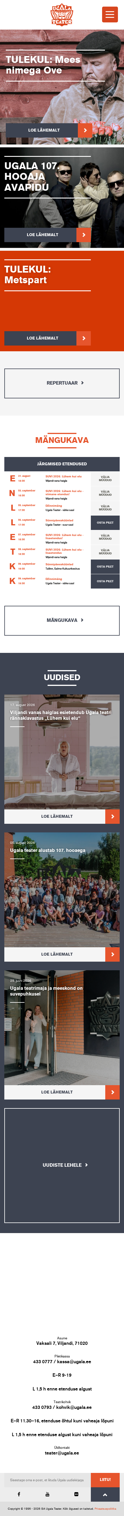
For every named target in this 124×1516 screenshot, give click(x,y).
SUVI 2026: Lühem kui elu (64, 476)
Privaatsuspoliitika (105, 1508)
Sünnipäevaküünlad (59, 520)
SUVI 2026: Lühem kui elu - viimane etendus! (65, 493)
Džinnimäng (54, 505)
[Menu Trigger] (110, 14)
